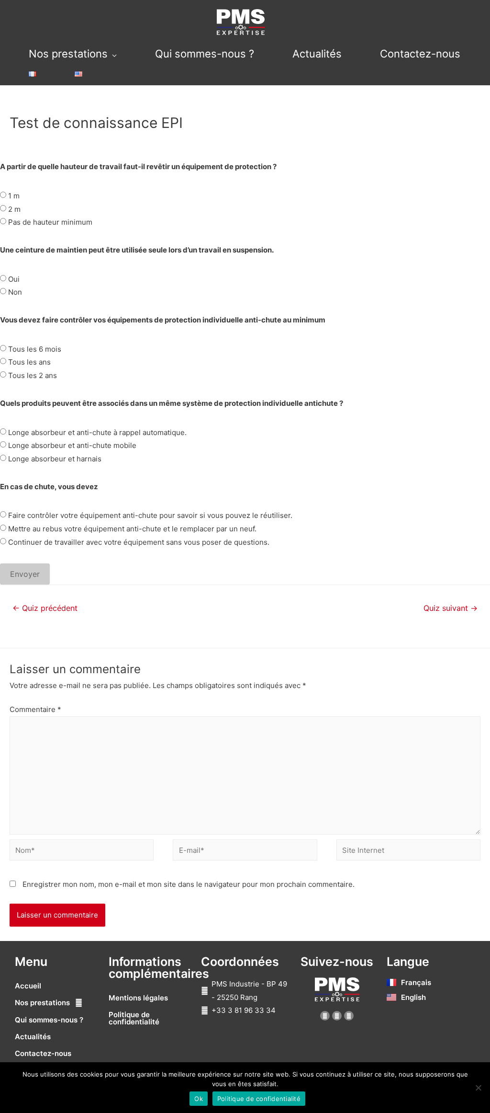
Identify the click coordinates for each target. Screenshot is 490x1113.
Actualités (317, 53)
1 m (14, 195)
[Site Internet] (408, 851)
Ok (198, 1098)
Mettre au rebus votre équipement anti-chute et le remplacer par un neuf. (132, 528)
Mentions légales (138, 997)
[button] (59, 1002)
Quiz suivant (450, 608)
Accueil (28, 985)
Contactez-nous (420, 53)
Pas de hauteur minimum (50, 222)
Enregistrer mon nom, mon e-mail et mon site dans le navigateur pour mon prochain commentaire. (188, 884)
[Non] (478, 1087)
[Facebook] (325, 1016)
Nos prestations (68, 53)
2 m (14, 209)
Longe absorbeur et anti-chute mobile (72, 445)
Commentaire (35, 709)
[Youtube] (349, 1016)
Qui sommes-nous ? (204, 53)
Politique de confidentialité (134, 1018)
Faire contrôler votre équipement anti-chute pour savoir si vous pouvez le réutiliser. (150, 515)
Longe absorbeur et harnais (54, 458)
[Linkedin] (337, 1016)
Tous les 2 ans (32, 375)
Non (15, 292)
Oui (14, 279)
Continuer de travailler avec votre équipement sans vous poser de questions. (138, 542)
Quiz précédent (45, 608)
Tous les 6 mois (34, 349)
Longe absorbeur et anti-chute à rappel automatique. (97, 432)
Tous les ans (29, 362)
